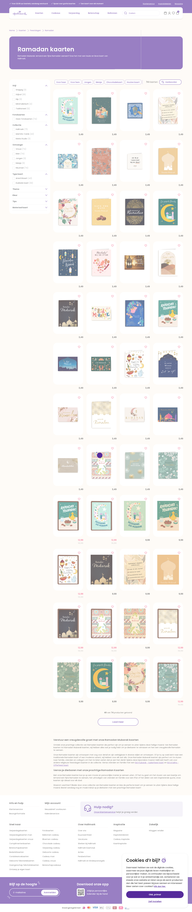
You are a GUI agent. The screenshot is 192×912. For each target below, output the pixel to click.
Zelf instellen (155, 901)
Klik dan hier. (160, 886)
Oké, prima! (155, 894)
